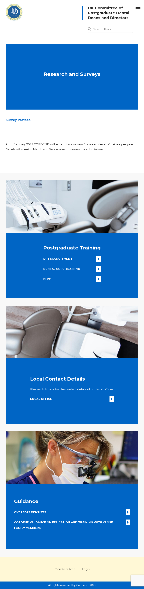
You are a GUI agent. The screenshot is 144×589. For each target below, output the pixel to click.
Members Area (65, 569)
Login (86, 569)
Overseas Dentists (30, 512)
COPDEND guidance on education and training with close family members (63, 522)
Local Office (41, 399)
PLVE (47, 279)
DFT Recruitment (57, 259)
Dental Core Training (61, 269)
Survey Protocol (19, 120)
